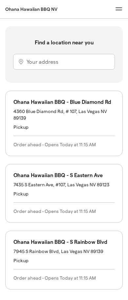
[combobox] (64, 62)
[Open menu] (119, 9)
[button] (64, 123)
